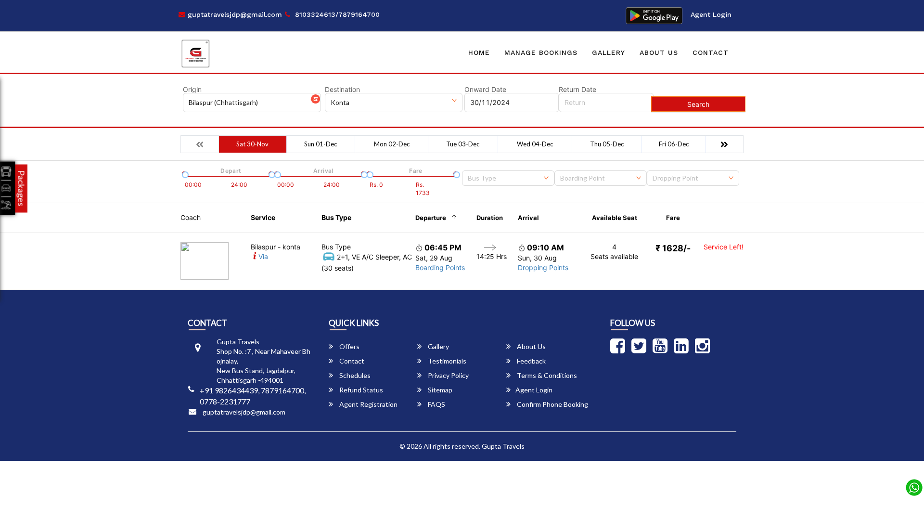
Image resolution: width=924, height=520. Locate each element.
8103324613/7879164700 (336, 14)
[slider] (184, 173)
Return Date (577, 89)
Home (479, 52)
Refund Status (360, 390)
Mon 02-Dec (392, 144)
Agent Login (711, 14)
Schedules (354, 375)
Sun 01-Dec (320, 144)
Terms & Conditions (546, 375)
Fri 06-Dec (674, 144)
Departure (430, 217)
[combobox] (508, 178)
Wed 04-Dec (535, 144)
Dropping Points (543, 267)
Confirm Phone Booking (551, 404)
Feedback (530, 361)
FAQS (435, 404)
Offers (348, 346)
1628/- (673, 248)
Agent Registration (368, 404)
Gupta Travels (503, 446)
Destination (342, 89)
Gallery (608, 52)
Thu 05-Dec (607, 144)
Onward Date (485, 89)
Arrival (528, 217)
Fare (673, 217)
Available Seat (614, 217)
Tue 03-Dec (462, 144)
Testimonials (446, 361)
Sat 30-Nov (252, 144)
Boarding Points (440, 267)
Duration (489, 217)
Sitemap (439, 390)
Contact (711, 52)
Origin (192, 89)
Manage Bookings (541, 52)
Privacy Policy (447, 375)
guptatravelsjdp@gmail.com (233, 14)
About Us (659, 52)
